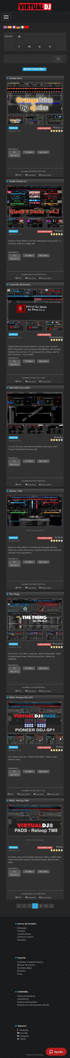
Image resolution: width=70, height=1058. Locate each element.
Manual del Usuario (26, 965)
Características (24, 934)
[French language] (14, 27)
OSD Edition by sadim (19, 388)
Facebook (23, 1030)
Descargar (22, 928)
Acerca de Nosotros (26, 996)
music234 (59, 643)
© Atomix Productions (35, 1055)
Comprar (21, 931)
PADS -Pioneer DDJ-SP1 (21, 697)
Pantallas (21, 940)
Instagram (24, 1036)
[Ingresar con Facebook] (19, 46)
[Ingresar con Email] (19, 36)
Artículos (21, 971)
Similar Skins (25, 794)
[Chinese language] (27, 27)
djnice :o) (59, 127)
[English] (5, 27)
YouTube (23, 1033)
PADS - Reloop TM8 (19, 800)
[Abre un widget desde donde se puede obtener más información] (56, 1052)
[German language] (18, 27)
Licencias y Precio (25, 937)
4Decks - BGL (15, 491)
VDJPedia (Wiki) (24, 968)
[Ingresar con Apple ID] (39, 46)
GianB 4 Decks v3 (17, 181)
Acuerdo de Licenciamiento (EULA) (33, 1005)
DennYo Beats (57, 337)
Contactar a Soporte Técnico (30, 962)
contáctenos (23, 999)
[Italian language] (22, 27)
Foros (19, 974)
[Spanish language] (9, 27)
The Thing (14, 594)
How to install (46, 175)
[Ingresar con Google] (50, 46)
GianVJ (60, 231)
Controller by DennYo (20, 285)
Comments (32, 175)
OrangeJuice (15, 78)
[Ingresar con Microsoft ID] (29, 46)
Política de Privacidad (27, 1002)
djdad (60, 747)
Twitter (22, 1039)
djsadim (59, 437)
